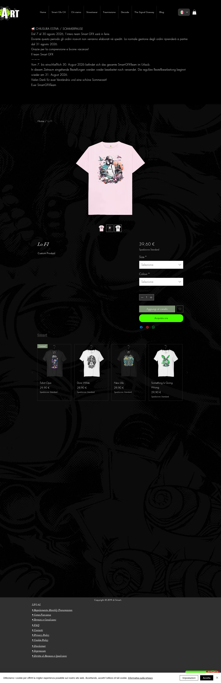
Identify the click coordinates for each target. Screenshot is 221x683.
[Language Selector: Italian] (184, 12)
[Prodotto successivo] (187, 372)
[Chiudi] (217, 677)
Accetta (206, 677)
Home (41, 121)
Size (143, 257)
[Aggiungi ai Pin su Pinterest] (147, 327)
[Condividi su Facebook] (141, 327)
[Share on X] (160, 327)
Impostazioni (188, 677)
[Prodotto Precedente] (32, 372)
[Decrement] (142, 297)
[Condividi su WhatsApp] (153, 327)
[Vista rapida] (91, 361)
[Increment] (151, 297)
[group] (110, 372)
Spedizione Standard (149, 249)
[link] (194, 12)
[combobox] (161, 265)
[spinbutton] (146, 297)
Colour (144, 274)
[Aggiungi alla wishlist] (180, 309)
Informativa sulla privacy (140, 677)
